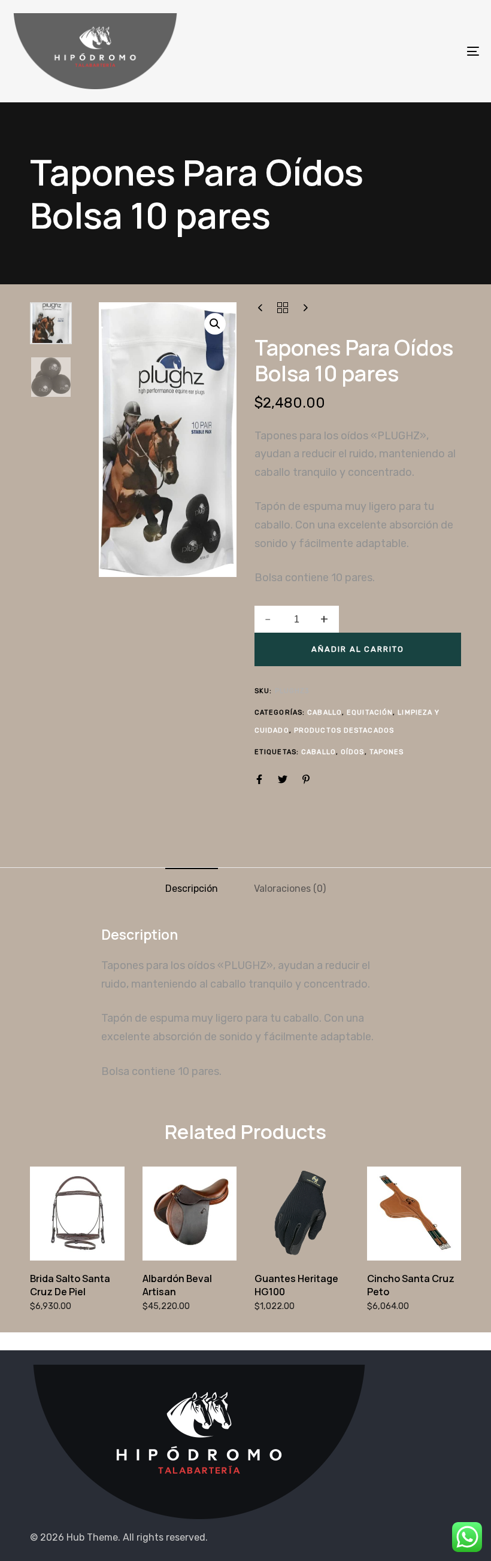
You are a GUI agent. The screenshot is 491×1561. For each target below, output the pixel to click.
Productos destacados (344, 730)
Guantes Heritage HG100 (296, 1285)
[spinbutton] (296, 619)
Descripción (191, 888)
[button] (215, 324)
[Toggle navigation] (401, 51)
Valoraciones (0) (290, 888)
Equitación (370, 712)
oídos (353, 752)
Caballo (324, 712)
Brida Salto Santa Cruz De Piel (70, 1285)
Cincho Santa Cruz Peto (410, 1285)
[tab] (191, 889)
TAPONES (386, 752)
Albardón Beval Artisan (177, 1285)
